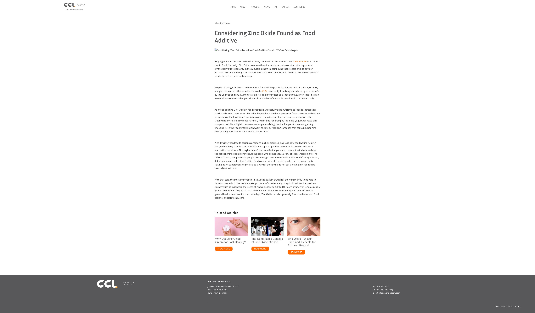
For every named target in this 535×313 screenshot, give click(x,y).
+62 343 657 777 (380, 286)
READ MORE (225, 249)
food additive (300, 61)
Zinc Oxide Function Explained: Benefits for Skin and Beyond (302, 242)
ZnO (264, 91)
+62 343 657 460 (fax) (383, 289)
